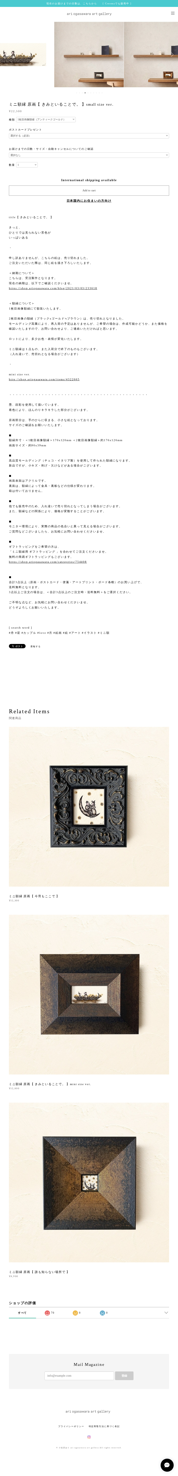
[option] (89, 54)
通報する (35, 646)
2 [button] (79, 92)
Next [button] (171, 54)
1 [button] (76, 92)
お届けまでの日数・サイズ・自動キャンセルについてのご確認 (51, 148)
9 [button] (99, 92)
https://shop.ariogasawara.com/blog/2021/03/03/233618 (53, 288)
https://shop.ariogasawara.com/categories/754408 (48, 561)
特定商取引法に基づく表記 (104, 1426)
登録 (124, 1375)
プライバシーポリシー (71, 1426)
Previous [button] (6, 54)
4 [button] (85, 92)
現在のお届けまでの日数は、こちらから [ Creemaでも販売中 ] (88, 3)
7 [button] (93, 92)
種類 (12, 119)
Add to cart (89, 190)
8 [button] (96, 92)
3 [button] (82, 92)
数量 (12, 164)
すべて (22, 1312)
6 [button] (90, 92)
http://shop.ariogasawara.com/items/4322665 (44, 379)
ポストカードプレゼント (25, 129)
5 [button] (87, 92)
